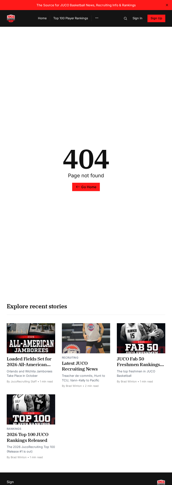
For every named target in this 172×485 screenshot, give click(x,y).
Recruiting (70, 357)
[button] (96, 18)
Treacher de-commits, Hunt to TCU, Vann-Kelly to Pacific (83, 378)
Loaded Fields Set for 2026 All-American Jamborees (29, 364)
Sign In (137, 18)
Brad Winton (74, 385)
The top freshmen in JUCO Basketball (136, 373)
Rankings (14, 428)
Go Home (88, 187)
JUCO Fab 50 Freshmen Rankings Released (138, 364)
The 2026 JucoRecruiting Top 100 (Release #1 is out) (31, 449)
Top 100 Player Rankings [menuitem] (70, 18)
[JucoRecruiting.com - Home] (17, 18)
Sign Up (156, 18)
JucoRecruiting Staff (24, 381)
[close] (167, 5)
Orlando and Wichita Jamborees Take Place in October (29, 373)
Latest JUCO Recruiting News (80, 366)
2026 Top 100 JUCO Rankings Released (27, 437)
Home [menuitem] (42, 18)
